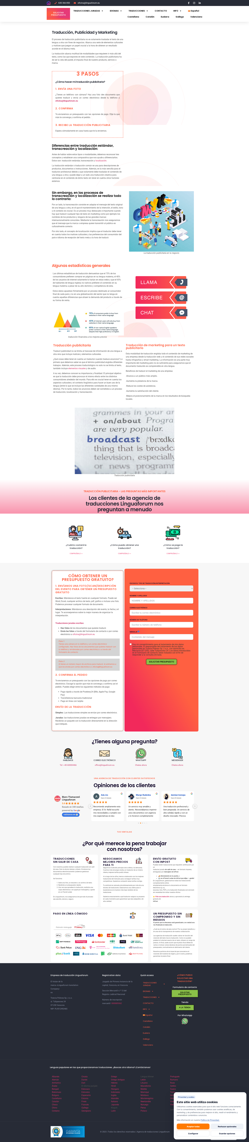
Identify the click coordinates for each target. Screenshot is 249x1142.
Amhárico (56, 1083)
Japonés (115, 1104)
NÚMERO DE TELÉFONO (138, 620)
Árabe (54, 1086)
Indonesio (115, 1092)
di (115, 1086)
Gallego (180, 16)
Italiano (114, 1101)
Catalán (150, 16)
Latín (113, 1111)
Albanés (55, 1076)
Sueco (173, 1089)
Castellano (133, 16)
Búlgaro (55, 1095)
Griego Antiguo (118, 1079)
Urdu (172, 1098)
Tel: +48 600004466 (68, 765)
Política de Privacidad (210, 1120)
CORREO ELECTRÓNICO (138, 608)
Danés (84, 1079)
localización (100, 160)
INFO (175, 10)
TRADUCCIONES (137, 10)
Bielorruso (56, 1092)
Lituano (144, 1083)
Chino (54, 1107)
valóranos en (69, 814)
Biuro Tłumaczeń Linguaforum (71, 798)
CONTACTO (161, 10)
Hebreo (114, 1083)
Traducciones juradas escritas (69, 623)
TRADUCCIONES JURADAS (86, 10)
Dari (83, 1083)
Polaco (144, 1111)
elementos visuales (77, 368)
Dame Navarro (142, 795)
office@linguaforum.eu (104, 765)
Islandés (115, 1098)
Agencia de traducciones (147, 1132)
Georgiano (86, 1111)
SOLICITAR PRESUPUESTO (161, 662)
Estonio (84, 1098)
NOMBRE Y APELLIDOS (138, 596)
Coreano (56, 1111)
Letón (143, 1079)
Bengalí (55, 1089)
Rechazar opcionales (227, 1126)
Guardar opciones (227, 1133)
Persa (143, 1107)
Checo (55, 1104)
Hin (112, 1086)
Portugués (174, 1076)
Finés (83, 1101)
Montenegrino (147, 1098)
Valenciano (196, 16)
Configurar (193, 1133)
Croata (84, 1076)
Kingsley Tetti (107, 795)
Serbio (173, 1086)
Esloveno (85, 1092)
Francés (85, 1104)
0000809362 (116, 1003)
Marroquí (145, 1092)
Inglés (113, 1095)
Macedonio (146, 1086)
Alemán (55, 1079)
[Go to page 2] (142, 823)
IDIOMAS (114, 10)
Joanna (174, 795)
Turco (172, 1092)
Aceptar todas (193, 1126)
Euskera (165, 16)
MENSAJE (133, 632)
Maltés (144, 1089)
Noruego (144, 1104)
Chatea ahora (141, 765)
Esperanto (86, 1095)
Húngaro (115, 1089)
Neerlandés (146, 1101)
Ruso (172, 1083)
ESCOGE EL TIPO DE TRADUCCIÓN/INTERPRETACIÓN (150, 583)
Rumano (174, 1079)
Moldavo (145, 1095)
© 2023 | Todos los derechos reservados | (118, 1132)
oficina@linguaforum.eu (84, 634)
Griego (114, 1076)
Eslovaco (85, 1089)
